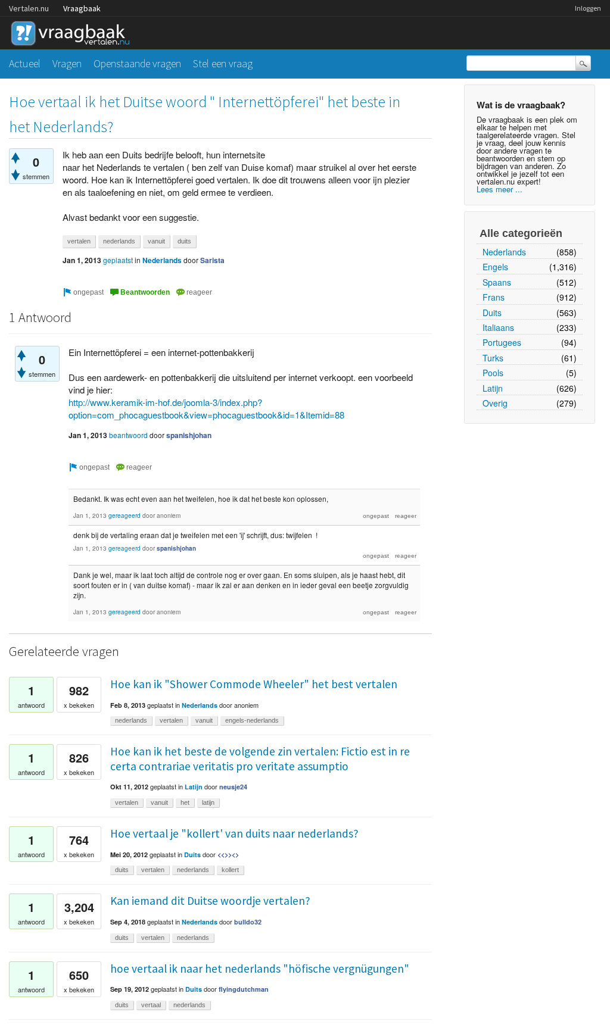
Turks (493, 358)
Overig (495, 403)
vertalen (79, 241)
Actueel (25, 63)
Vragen (67, 63)
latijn (208, 802)
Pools (493, 373)
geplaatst (118, 260)
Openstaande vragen (137, 63)
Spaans (497, 282)
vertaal (151, 1004)
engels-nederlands (252, 720)
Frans (494, 297)
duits (184, 241)
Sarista (212, 260)
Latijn (493, 388)
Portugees (502, 342)
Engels (495, 267)
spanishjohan (188, 435)
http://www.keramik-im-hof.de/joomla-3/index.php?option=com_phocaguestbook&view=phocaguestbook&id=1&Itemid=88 (206, 408)
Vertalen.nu (29, 8)
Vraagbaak (82, 8)
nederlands (119, 241)
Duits (492, 312)
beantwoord (128, 435)
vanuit (156, 241)
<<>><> (228, 854)
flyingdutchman (244, 989)
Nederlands (504, 252)
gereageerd (124, 515)
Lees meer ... (499, 189)
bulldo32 (248, 921)
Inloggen (588, 8)
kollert (230, 869)
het (184, 802)
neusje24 (233, 786)
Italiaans (498, 327)
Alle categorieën (521, 233)
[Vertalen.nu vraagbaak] (73, 31)
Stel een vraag (223, 63)
